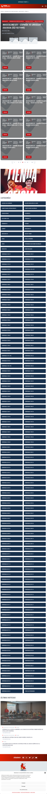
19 (32, 162)
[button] (45, 772)
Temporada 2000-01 (45, 120)
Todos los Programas (38, 21)
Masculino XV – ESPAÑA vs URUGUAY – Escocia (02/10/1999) (23, 26)
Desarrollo (5, 717)
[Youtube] (36, 757)
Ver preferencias (23, 789)
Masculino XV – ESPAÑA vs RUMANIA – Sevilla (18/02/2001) (14, 146)
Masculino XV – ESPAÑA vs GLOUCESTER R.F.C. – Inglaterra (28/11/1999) (14, 124)
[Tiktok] (33, 757)
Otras (14, 717)
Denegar (23, 786)
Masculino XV (21, 11)
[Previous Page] (12, 162)
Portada (2, 11)
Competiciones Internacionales (9, 727)
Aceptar (23, 783)
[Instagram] (26, 757)
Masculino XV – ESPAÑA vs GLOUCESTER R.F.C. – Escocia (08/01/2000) (14, 57)
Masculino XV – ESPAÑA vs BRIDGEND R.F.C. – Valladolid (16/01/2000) (14, 102)
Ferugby (9, 717)
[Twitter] (29, 757)
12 (27, 162)
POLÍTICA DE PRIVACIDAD (25, 792)
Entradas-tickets (23, 2)
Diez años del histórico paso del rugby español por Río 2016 (17, 737)
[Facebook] (23, 757)
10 (22, 162)
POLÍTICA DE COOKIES (16, 792)
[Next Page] (34, 162)
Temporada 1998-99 (45, 97)
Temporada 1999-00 (29, 21)
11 (25, 162)
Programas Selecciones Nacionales (11, 11)
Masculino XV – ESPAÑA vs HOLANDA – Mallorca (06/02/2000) (14, 79)
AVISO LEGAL (32, 792)
